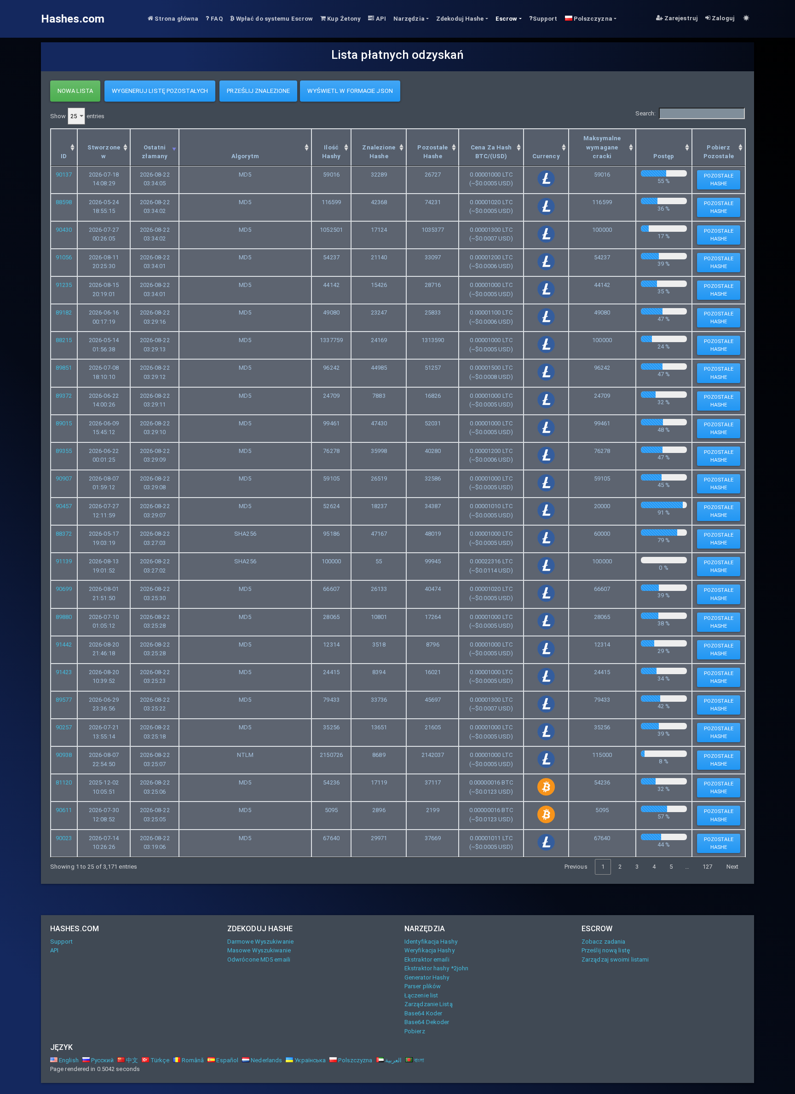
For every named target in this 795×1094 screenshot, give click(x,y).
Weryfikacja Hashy (429, 950)
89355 (64, 450)
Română (192, 1060)
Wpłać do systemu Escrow (274, 18)
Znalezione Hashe (378, 152)
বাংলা (418, 1060)
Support (545, 18)
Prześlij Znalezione (258, 90)
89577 (64, 699)
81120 (64, 782)
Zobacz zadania (603, 941)
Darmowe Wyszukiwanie (260, 941)
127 (707, 866)
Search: (645, 113)
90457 (64, 506)
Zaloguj (722, 18)
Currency (546, 156)
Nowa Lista (75, 90)
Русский (102, 1060)
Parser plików (422, 986)
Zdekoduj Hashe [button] (460, 18)
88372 (64, 533)
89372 (64, 395)
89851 (64, 367)
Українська (309, 1060)
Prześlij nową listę (606, 950)
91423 (64, 672)
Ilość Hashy (331, 152)
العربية (393, 1060)
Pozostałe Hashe (432, 152)
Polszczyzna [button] (592, 18)
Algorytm (245, 156)
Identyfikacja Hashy (430, 941)
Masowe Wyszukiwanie (259, 950)
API (380, 18)
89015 (64, 423)
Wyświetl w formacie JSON (349, 90)
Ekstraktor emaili (426, 959)
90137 (64, 174)
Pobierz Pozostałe (718, 152)
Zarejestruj (680, 18)
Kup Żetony (343, 18)
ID (64, 156)
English (68, 1060)
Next (732, 866)
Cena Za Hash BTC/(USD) (491, 152)
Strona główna (175, 18)
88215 (64, 340)
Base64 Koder (423, 1013)
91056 (64, 257)
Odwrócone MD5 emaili (258, 959)
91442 (64, 644)
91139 (64, 561)
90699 (64, 588)
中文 (131, 1060)
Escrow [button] (506, 18)
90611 (64, 810)
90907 (64, 478)
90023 (64, 838)
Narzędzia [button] (409, 18)
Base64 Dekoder (426, 1022)
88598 (64, 202)
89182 (64, 312)
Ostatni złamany (154, 152)
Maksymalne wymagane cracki (602, 147)
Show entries (77, 116)
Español (226, 1060)
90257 (64, 727)
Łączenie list (421, 995)
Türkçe (159, 1060)
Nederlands (265, 1060)
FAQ (215, 18)
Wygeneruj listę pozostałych (160, 90)
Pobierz (414, 1031)
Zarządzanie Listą (428, 1004)
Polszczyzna (354, 1060)
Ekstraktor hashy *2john (436, 968)
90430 (64, 229)
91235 (64, 284)
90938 (64, 754)
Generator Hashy (426, 977)
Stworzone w (103, 152)
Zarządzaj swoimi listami (615, 959)
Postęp (663, 156)
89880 (64, 616)
